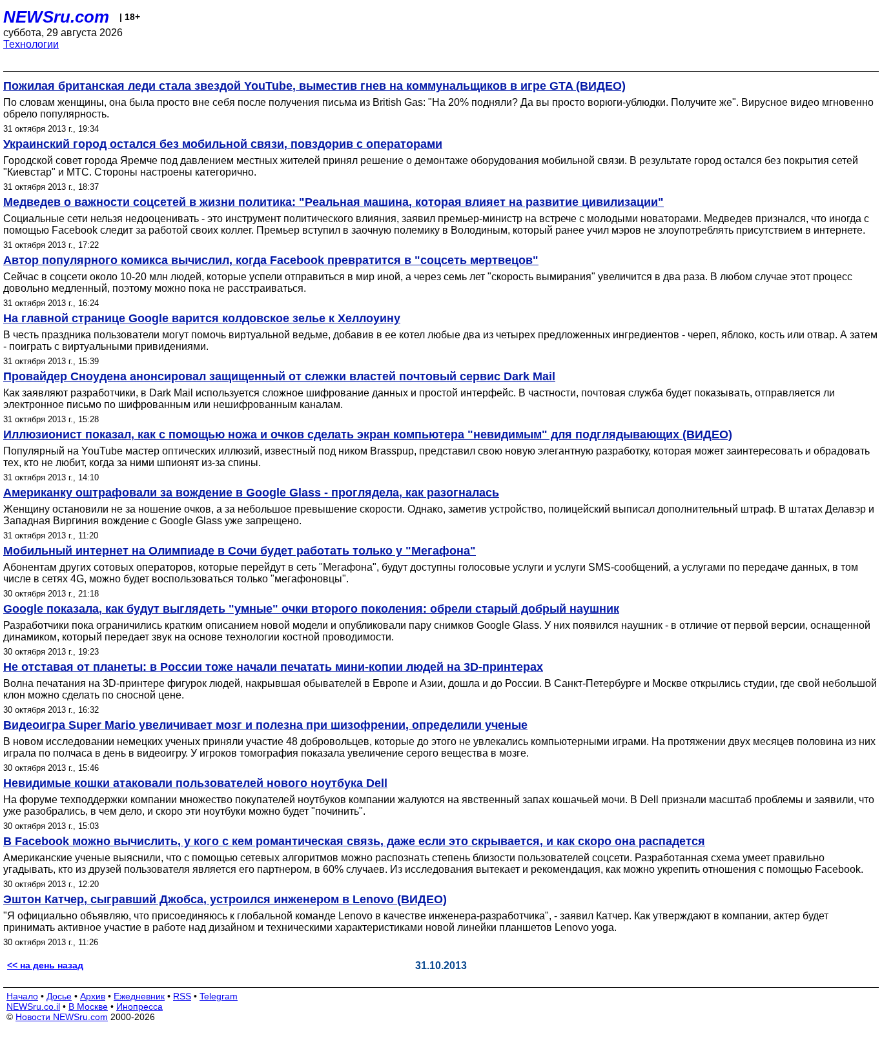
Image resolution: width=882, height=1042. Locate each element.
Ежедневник (139, 996)
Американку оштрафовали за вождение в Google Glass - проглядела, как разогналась (251, 492)
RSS (182, 996)
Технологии (31, 44)
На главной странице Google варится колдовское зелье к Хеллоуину (201, 318)
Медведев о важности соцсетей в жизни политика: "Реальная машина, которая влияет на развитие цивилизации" (333, 202)
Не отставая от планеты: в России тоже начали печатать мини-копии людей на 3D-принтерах (273, 666)
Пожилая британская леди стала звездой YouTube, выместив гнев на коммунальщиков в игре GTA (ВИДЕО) (314, 85)
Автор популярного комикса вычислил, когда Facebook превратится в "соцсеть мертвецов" (270, 260)
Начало (22, 996)
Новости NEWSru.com (61, 1017)
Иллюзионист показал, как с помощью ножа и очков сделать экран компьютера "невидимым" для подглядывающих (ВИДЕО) (367, 434)
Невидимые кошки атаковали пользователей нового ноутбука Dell (195, 783)
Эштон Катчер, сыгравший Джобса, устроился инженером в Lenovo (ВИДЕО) (225, 899)
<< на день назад (45, 965)
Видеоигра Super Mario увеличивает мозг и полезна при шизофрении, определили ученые (265, 725)
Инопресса (139, 1006)
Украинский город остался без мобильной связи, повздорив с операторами (222, 144)
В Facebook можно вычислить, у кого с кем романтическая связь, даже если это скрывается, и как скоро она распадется (354, 841)
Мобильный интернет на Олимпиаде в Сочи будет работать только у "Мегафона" (239, 550)
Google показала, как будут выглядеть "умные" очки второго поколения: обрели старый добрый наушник (311, 608)
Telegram (219, 996)
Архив (92, 996)
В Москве (88, 1006)
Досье (59, 996)
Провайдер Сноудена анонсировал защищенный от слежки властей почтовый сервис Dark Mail (279, 376)
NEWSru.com (56, 16)
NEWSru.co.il (33, 1006)
